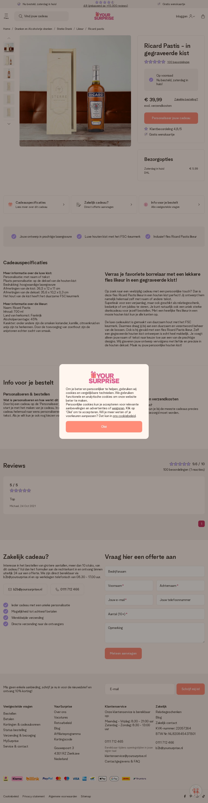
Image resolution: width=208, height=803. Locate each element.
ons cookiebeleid (124, 416)
